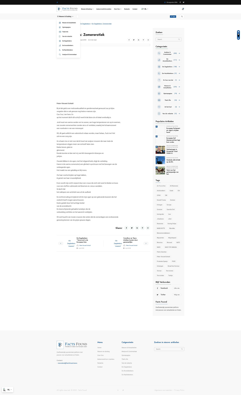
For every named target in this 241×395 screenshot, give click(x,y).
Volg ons (177, 295)
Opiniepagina (66, 27)
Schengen (160, 266)
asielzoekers (161, 190)
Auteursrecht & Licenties (103, 9)
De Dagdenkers (67, 41)
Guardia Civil (171, 209)
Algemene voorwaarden (163, 390)
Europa (169, 205)
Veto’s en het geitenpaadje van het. (172, 172)
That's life (65, 32)
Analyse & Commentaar (69, 54)
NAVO (158, 247)
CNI (166, 195)
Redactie (127, 9)
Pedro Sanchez (161, 252)
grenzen (159, 209)
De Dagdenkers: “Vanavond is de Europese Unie (82, 240)
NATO (178, 242)
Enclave (172, 200)
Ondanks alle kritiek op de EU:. (173, 161)
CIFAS (159, 195)
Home (99, 348)
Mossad (169, 242)
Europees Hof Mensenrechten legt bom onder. (173, 140)
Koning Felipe (172, 223)
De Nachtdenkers (67, 50)
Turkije (170, 275)
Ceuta (171, 190)
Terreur (159, 271)
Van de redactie (67, 36)
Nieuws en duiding (103, 351)
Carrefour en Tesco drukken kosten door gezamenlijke (130, 240)
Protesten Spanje (162, 261)
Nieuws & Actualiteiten (69, 22)
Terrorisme (169, 271)
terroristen (160, 275)
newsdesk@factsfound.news (67, 363)
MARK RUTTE (161, 228)
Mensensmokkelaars (163, 233)
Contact (134, 9)
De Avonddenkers (67, 45)
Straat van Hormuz (173, 266)
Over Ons (117, 9)
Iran (169, 214)
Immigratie (160, 214)
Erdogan (159, 205)
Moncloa (159, 242)
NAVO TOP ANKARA (171, 247)
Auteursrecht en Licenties (105, 359)
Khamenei (160, 223)
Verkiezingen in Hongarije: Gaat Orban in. (172, 151)
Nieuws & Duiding (86, 9)
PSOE (173, 261)
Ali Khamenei (174, 186)
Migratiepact (172, 238)
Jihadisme (160, 219)
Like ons (176, 288)
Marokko (172, 228)
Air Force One (161, 186)
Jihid (169, 219)
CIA (179, 190)
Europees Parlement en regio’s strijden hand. (173, 130)
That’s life (125, 359)
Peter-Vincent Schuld (163, 256)
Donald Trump (161, 200)
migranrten (160, 238)
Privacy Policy (179, 390)
